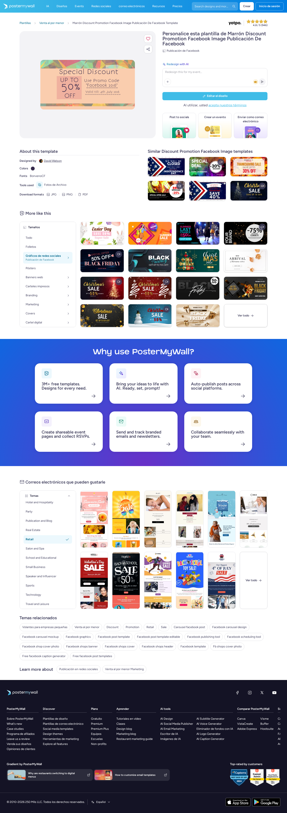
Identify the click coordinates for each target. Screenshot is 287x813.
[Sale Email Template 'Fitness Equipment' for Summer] (158, 580)
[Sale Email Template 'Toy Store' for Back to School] (190, 580)
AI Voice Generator (209, 724)
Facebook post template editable (158, 637)
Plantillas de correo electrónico (63, 724)
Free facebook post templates (92, 656)
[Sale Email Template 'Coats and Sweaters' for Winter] (222, 519)
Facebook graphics (78, 637)
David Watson (53, 161)
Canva (241, 719)
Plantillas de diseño (55, 719)
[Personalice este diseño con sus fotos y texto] (87, 84)
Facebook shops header (157, 646)
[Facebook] (237, 692)
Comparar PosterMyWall (253, 709)
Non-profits (99, 744)
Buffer (264, 724)
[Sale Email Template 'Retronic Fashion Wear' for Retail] (190, 519)
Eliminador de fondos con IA (214, 729)
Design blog (124, 729)
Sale (164, 627)
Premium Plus (100, 729)
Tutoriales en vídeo (128, 719)
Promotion (132, 627)
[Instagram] (250, 692)
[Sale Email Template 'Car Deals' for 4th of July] (222, 580)
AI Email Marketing (172, 729)
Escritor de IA (169, 734)
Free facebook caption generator (44, 656)
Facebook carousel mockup (40, 637)
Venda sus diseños (19, 744)
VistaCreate (245, 724)
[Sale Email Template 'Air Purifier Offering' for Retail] (253, 519)
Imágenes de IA (170, 739)
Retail (150, 627)
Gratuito (96, 719)
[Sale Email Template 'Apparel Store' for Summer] (126, 519)
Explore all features (55, 744)
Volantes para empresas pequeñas (44, 627)
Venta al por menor (87, 627)
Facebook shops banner (82, 646)
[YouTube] (274, 692)
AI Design (166, 719)
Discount (112, 627)
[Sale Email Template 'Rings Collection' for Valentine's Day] (94, 580)
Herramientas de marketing (61, 739)
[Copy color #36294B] (33, 168)
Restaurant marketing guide (134, 739)
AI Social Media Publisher (176, 724)
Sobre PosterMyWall (20, 719)
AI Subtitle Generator (210, 719)
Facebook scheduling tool (244, 637)
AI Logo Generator (208, 734)
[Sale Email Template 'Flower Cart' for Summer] (94, 519)
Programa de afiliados (21, 734)
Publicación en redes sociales (78, 669)
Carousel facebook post (189, 627)
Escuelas (97, 739)
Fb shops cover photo (227, 646)
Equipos (96, 734)
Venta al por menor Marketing (124, 669)
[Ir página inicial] (17, 6)
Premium (97, 724)
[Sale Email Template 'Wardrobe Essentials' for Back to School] (126, 580)
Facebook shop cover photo (40, 646)
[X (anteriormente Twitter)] (262, 692)
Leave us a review (18, 739)
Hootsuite (267, 729)
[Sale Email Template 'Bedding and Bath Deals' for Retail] (158, 519)
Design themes (53, 734)
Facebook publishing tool (203, 637)
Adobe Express (247, 729)
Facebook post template (114, 637)
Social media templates (58, 729)
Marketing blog (126, 734)
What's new (14, 724)
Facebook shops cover (120, 646)
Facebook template (193, 646)
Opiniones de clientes (21, 749)
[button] (148, 38)
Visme (264, 719)
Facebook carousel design (229, 627)
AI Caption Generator (210, 739)
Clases (120, 724)
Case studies (15, 729)
